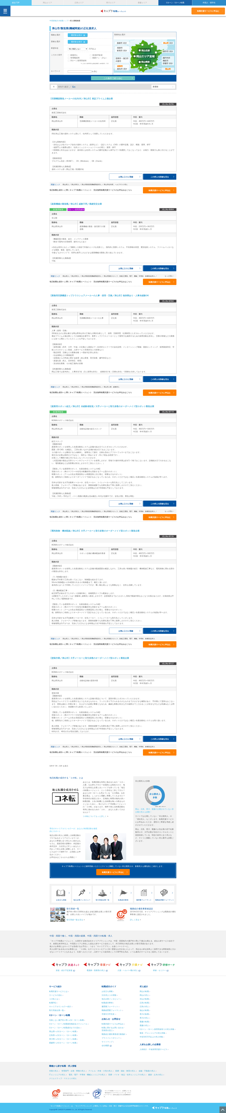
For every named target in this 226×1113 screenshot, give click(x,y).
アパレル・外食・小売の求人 (100, 1071)
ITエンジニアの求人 (57, 1075)
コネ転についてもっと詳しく (95, 816)
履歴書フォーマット (110, 1006)
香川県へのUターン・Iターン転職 (62, 1039)
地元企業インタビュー (111, 999)
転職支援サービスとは (58, 991)
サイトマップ (107, 1042)
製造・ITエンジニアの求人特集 (152, 1033)
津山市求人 (75, 184)
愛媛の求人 (144, 1025)
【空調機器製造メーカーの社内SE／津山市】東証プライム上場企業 (81, 98)
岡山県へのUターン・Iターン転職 (62, 1031)
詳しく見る (134, 920)
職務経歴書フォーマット (112, 1010)
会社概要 (105, 1045)
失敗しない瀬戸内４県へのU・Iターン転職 (66, 1020)
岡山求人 (66, 184)
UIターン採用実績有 (78, 61)
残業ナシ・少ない (99, 58)
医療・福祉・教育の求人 (125, 1071)
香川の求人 (144, 1018)
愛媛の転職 (144, 1022)
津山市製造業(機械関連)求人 (91, 184)
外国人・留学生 (209, 3)
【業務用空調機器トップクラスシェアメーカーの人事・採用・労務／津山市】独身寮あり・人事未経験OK (99, 295)
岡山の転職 (144, 991)
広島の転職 (144, 1003)
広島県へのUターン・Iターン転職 (62, 1035)
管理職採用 (75, 58)
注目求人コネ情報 (109, 995)
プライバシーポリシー (111, 1038)
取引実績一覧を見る (75, 920)
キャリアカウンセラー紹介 (60, 1006)
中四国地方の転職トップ (59, 21)
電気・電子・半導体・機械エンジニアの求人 (87, 1075)
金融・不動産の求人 (147, 1071)
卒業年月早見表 (108, 1014)
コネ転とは (53, 999)
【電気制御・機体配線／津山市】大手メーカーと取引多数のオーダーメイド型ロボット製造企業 (95, 531)
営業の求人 (53, 1071)
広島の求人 (144, 1006)
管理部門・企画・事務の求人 (73, 1071)
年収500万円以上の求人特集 (151, 1037)
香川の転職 (144, 1014)
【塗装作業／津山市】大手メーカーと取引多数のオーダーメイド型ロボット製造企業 (89, 658)
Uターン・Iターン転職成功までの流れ (64, 1028)
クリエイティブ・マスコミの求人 (63, 1078)
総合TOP (15, 3)
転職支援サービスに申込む (208, 11)
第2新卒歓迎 (97, 55)
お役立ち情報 (107, 991)
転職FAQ (52, 1003)
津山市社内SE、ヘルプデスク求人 (116, 184)
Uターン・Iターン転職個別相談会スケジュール (68, 1024)
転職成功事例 (107, 1003)
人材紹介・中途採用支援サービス (153, 1049)
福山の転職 (144, 1010)
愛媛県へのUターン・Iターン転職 (62, 1043)
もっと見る (169, 276)
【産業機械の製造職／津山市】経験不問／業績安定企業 (76, 204)
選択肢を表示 (76, 35)
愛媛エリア (142, 3)
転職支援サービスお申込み (113, 1024)
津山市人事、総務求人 (111, 387)
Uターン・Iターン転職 (175, 3)
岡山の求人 (144, 995)
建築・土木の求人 (155, 1075)
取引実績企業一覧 (56, 1010)
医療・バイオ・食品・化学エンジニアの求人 (126, 1075)
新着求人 (74, 55)
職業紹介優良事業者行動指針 (113, 1034)
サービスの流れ (55, 995)
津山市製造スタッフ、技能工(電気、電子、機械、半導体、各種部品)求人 (129, 276)
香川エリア (110, 3)
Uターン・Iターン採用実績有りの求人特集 (157, 1029)
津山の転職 (144, 999)
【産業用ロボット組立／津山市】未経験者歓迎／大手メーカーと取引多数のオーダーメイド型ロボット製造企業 (102, 406)
